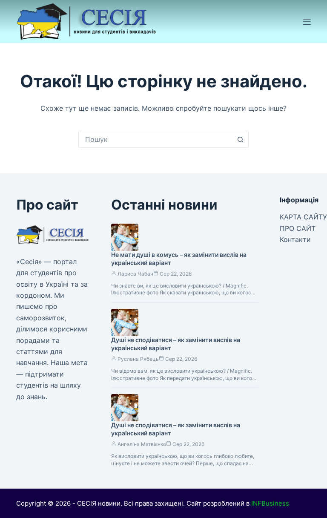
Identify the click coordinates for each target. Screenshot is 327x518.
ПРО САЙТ (298, 228)
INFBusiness (270, 503)
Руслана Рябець (138, 359)
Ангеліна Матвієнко (142, 444)
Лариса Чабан (135, 274)
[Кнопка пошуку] (240, 139)
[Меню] (307, 22)
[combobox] (155, 139)
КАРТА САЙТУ (303, 217)
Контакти (295, 239)
